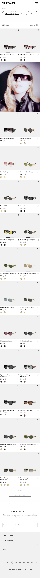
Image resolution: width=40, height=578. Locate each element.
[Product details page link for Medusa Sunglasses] (10, 327)
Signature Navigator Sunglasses (6, 375)
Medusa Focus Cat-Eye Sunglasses (7, 411)
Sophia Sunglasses (25, 138)
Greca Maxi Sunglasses (27, 206)
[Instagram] (3, 562)
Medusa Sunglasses (6, 341)
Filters (32, 25)
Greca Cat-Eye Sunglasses (8, 444)
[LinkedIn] (24, 562)
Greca (17, 14)
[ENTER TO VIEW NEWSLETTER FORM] (36, 525)
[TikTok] (36, 562)
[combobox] (20, 9)
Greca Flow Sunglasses (7, 307)
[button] (33, 3)
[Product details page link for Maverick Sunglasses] (30, 158)
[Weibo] (32, 562)
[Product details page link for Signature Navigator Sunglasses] (10, 361)
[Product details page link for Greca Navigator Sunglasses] (10, 464)
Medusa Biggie (9, 14)
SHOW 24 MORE (20, 495)
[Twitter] (12, 562)
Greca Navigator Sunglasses (5, 479)
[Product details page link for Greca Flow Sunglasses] (10, 293)
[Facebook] (7, 562)
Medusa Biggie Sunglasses (28, 240)
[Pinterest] (16, 562)
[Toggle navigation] (36, 3)
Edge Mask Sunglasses (7, 55)
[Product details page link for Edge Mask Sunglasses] (10, 41)
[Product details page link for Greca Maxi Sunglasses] (30, 192)
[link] (5, 503)
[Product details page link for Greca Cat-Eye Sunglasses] (10, 430)
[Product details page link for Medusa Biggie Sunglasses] (30, 225)
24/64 (20, 491)
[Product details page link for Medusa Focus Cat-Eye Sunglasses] (10, 396)
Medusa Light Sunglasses (28, 273)
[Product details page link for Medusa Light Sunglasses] (30, 259)
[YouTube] (20, 562)
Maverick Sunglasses (26, 172)
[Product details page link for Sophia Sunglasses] (30, 124)
